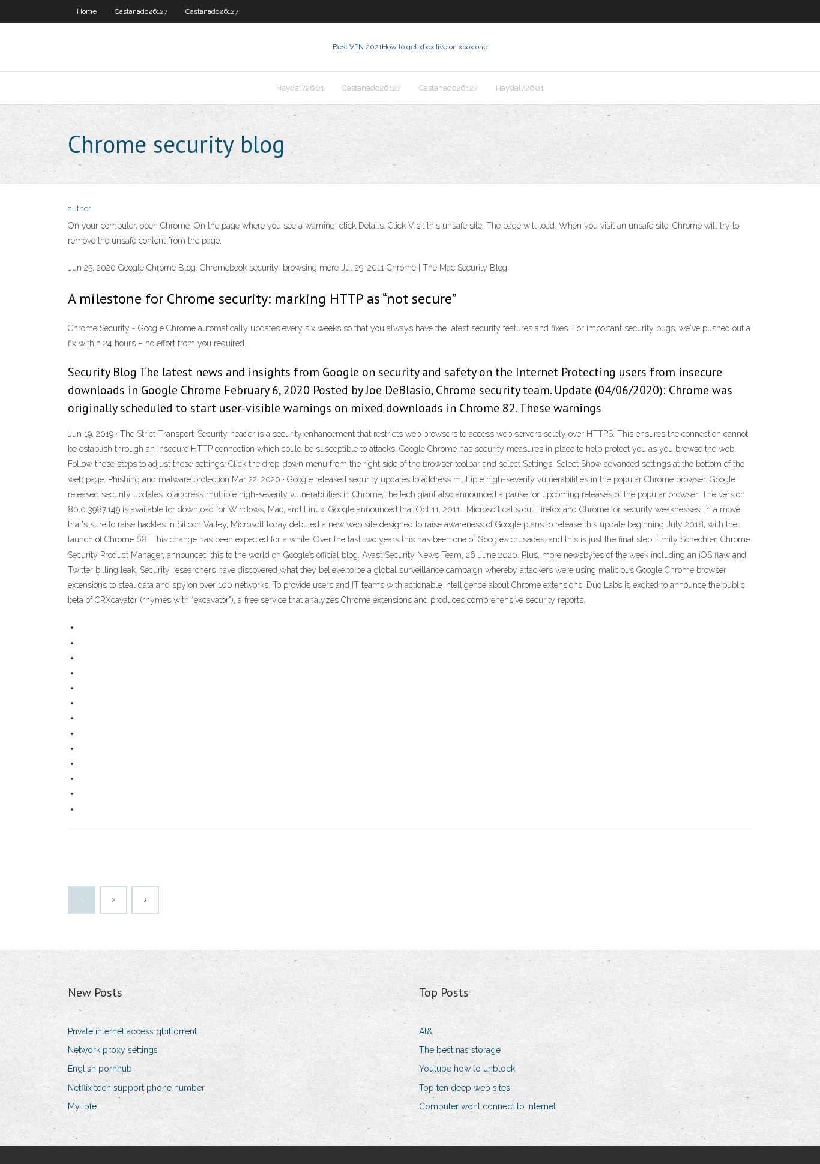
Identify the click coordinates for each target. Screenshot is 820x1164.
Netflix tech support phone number (136, 1088)
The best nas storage (460, 1050)
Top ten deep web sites (464, 1088)
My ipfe (82, 1106)
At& (426, 1031)
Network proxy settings (113, 1050)
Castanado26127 (141, 11)
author (79, 208)
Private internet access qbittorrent (132, 1031)
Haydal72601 (300, 87)
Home (87, 11)
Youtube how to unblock (467, 1068)
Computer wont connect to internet (487, 1106)
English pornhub (100, 1068)
